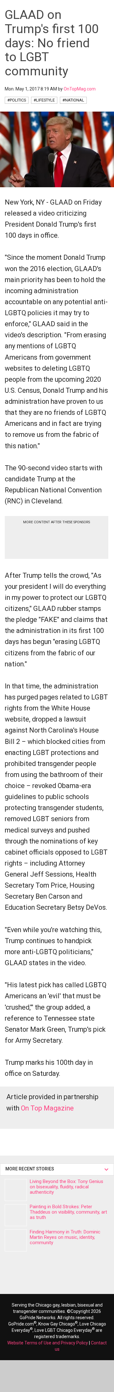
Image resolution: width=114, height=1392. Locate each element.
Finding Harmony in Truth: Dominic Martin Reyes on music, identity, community (65, 1237)
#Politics (16, 100)
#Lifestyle (44, 100)
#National (73, 100)
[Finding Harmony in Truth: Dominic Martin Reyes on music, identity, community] (16, 1240)
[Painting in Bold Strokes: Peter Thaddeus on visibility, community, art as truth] (16, 1215)
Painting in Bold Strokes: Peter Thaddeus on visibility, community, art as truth (68, 1212)
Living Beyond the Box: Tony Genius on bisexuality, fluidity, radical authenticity (66, 1187)
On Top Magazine (47, 1108)
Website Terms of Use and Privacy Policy (47, 1342)
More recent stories (30, 1168)
